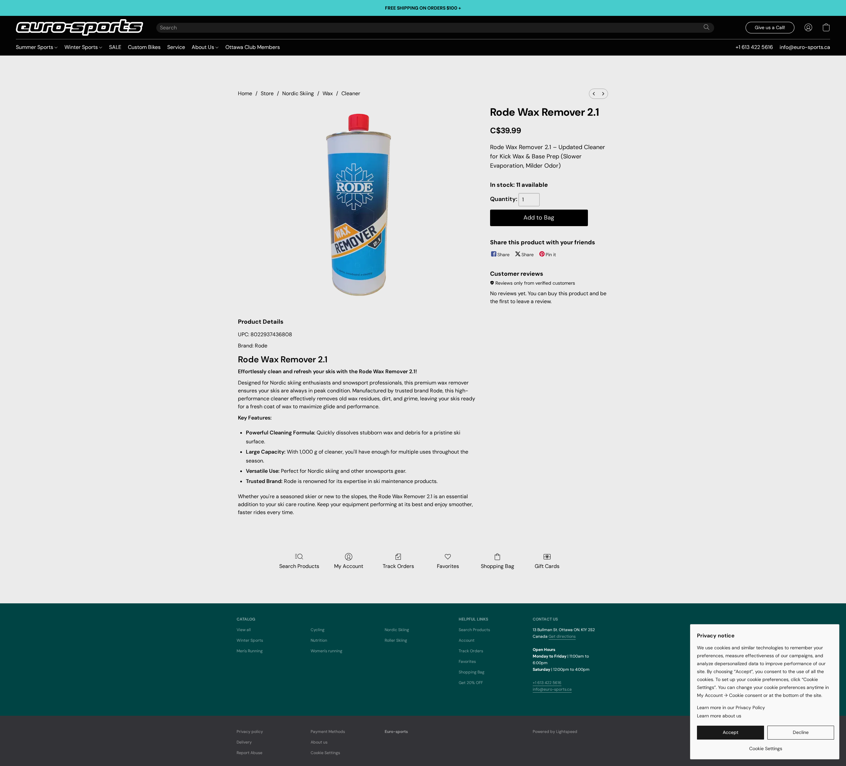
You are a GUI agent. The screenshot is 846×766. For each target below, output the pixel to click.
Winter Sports (81, 47)
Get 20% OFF (471, 682)
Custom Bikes (144, 47)
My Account (348, 566)
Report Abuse (249, 752)
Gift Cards (547, 566)
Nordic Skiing (298, 93)
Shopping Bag (497, 566)
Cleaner (350, 93)
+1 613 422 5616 (547, 682)
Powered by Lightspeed (555, 731)
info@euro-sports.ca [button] (805, 47)
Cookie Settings (325, 752)
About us (319, 742)
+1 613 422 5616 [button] (754, 47)
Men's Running (250, 651)
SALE (115, 47)
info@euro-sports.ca (552, 689)
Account (467, 640)
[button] (79, 27)
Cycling (318, 629)
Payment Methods (328, 731)
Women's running (326, 651)
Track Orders (398, 566)
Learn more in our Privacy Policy (731, 707)
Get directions (562, 636)
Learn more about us (719, 716)
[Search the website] (706, 27)
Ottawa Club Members (252, 47)
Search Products (299, 566)
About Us (203, 47)
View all (244, 629)
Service (176, 47)
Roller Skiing (396, 640)
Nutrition (319, 640)
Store (267, 93)
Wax (328, 93)
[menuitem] (593, 94)
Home (245, 93)
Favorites (448, 566)
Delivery (244, 742)
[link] (765, 746)
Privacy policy (250, 731)
